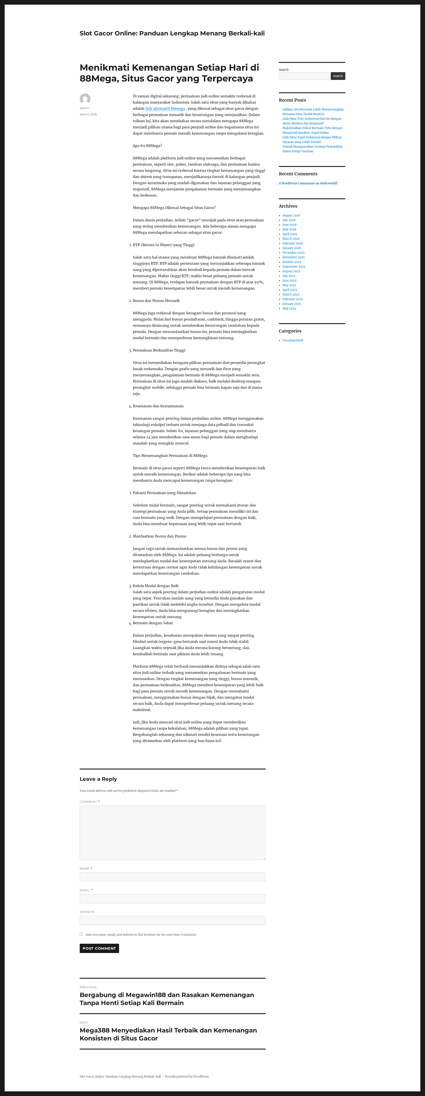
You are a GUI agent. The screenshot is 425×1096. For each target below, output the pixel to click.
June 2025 (289, 280)
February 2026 (292, 243)
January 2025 (291, 304)
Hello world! (329, 183)
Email (86, 890)
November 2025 (293, 257)
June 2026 (289, 225)
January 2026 (291, 248)
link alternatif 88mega (165, 108)
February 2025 (292, 299)
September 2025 (293, 267)
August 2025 (291, 271)
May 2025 (289, 285)
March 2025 (290, 294)
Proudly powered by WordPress (187, 1077)
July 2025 (289, 276)
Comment (90, 802)
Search (284, 70)
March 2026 (291, 239)
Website (87, 912)
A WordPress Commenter (297, 183)
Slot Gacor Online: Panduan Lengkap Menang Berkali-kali (172, 33)
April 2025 (289, 290)
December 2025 (293, 253)
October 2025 (291, 262)
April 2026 (289, 234)
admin (84, 108)
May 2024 (289, 308)
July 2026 (289, 220)
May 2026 (289, 229)
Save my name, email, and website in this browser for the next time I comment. (141, 935)
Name (86, 868)
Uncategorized (292, 340)
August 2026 (291, 215)
